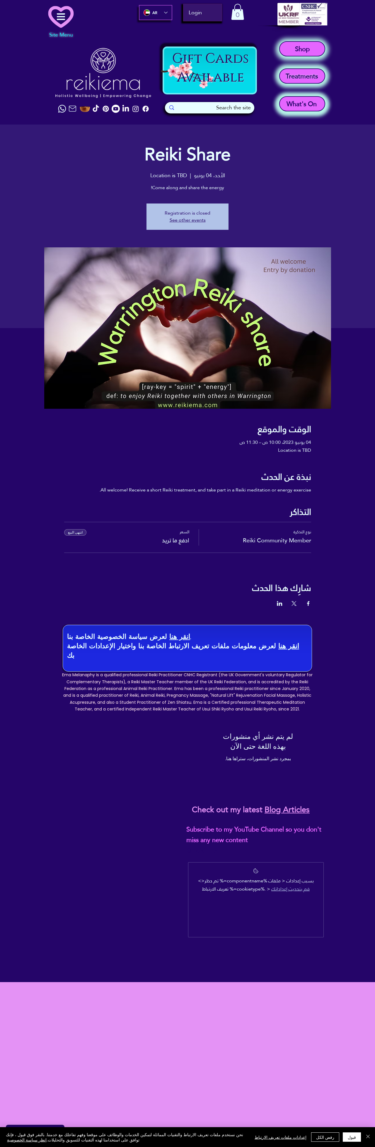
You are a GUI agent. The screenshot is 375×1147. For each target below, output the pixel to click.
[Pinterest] (106, 109)
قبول (352, 1137)
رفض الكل (325, 1137)
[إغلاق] (367, 1137)
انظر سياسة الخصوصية (27, 1140)
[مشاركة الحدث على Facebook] (308, 603)
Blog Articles (287, 809)
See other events (188, 220)
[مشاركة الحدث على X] (294, 603)
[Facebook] (146, 109)
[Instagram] (136, 109)
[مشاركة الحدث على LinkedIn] (279, 603)
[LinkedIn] (126, 109)
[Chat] (62, 109)
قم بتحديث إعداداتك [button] (290, 889)
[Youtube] (116, 109)
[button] (237, 12)
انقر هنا (179, 636)
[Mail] (72, 108)
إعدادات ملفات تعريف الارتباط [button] (280, 1137)
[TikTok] (96, 109)
